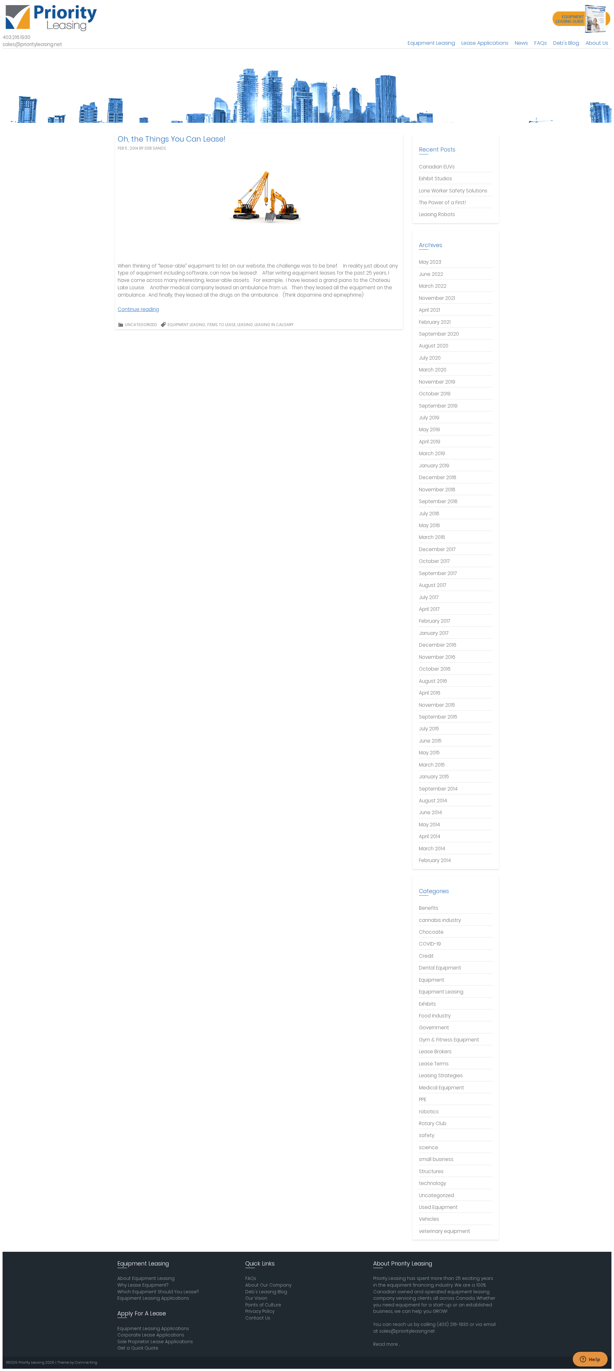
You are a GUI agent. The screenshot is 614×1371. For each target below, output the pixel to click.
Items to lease (221, 324)
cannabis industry (440, 920)
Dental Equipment (440, 967)
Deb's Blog (566, 43)
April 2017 (429, 609)
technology (432, 1183)
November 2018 (437, 489)
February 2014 (435, 860)
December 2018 (437, 477)
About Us (597, 43)
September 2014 (438, 788)
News (521, 43)
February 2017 (434, 621)
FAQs (540, 43)
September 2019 (438, 405)
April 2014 (429, 836)
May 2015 (429, 752)
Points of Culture (263, 1305)
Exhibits (427, 1004)
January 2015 (434, 776)
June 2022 (431, 274)
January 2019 (434, 465)
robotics (429, 1111)
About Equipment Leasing (146, 1278)
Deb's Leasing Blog (266, 1292)
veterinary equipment (444, 1231)
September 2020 (439, 334)
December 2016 (437, 645)
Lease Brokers (435, 1051)
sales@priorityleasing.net (407, 1331)
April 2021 (429, 310)
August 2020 (433, 345)
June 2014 (430, 812)
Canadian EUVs (437, 166)
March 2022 (432, 286)
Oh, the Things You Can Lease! (171, 139)
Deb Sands (155, 148)
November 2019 (437, 381)
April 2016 (429, 692)
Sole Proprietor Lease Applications (155, 1342)
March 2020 (432, 369)
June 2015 (430, 740)
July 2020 (430, 357)
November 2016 (437, 657)
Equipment (431, 980)
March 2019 (432, 453)
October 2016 (435, 669)
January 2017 (434, 633)
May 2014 (429, 824)
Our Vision (256, 1298)
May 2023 (430, 262)
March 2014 (432, 848)
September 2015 (438, 716)
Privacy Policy (259, 1311)
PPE (422, 1099)
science (428, 1147)
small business (436, 1159)
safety (426, 1135)
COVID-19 (430, 943)
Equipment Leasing (431, 43)
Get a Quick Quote (137, 1348)
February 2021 (435, 322)
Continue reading (138, 309)
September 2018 (438, 501)
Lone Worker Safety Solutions (453, 190)
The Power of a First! (442, 202)
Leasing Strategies (441, 1075)
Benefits (428, 908)
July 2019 (429, 417)
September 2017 (438, 573)
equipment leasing (186, 324)
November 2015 (437, 705)
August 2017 (432, 585)
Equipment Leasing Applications (153, 1298)
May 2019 (429, 429)
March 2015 (432, 764)
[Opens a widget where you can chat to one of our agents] (590, 1360)
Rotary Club (432, 1123)
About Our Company (268, 1285)
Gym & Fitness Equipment (449, 1039)
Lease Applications (484, 43)
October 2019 (435, 393)
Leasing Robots (437, 214)
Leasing (245, 324)
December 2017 (437, 549)
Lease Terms (434, 1063)
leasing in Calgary (274, 324)
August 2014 (433, 800)
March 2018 (432, 537)
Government (434, 1027)
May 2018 (429, 525)
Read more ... (386, 1344)
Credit (426, 956)
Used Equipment (438, 1207)
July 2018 (429, 513)
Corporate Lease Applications (150, 1335)
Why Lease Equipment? (142, 1285)
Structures (431, 1171)
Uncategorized (141, 324)
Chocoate (431, 932)
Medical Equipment (441, 1087)
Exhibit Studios (435, 178)
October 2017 (434, 561)
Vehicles (429, 1219)
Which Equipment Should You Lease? (158, 1292)
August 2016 (433, 681)
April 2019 (429, 441)
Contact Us (257, 1318)
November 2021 (437, 298)
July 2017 (429, 597)
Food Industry (435, 1015)
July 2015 (429, 728)
